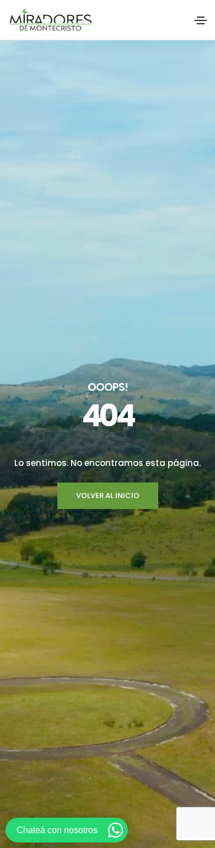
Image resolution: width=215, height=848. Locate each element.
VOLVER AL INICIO (107, 495)
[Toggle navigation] (201, 20)
